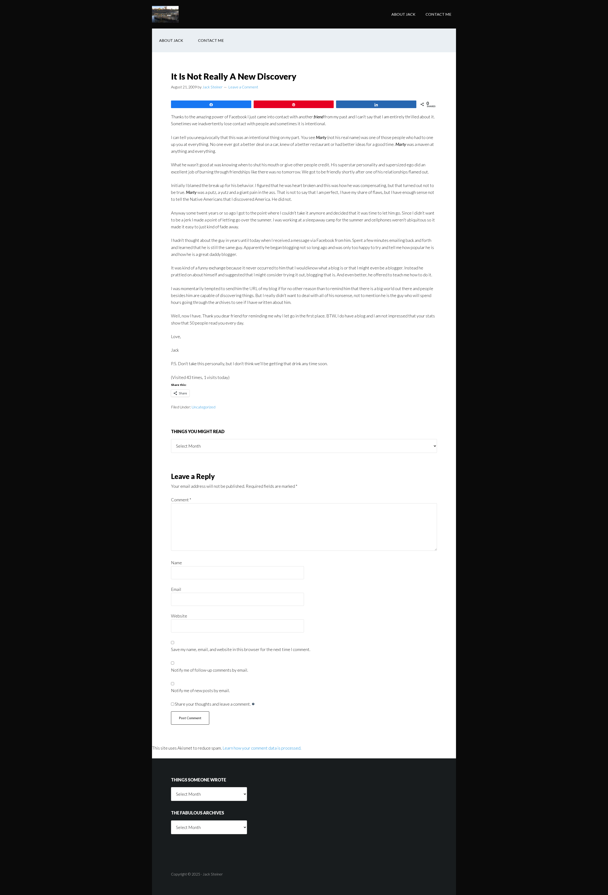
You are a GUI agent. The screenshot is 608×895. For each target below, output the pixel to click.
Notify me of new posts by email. (200, 690)
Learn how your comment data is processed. (262, 748)
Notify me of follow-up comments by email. (209, 670)
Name (176, 562)
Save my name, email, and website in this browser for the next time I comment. (240, 649)
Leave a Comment (243, 87)
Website (179, 615)
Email (176, 589)
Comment (181, 499)
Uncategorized (203, 407)
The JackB (190, 14)
